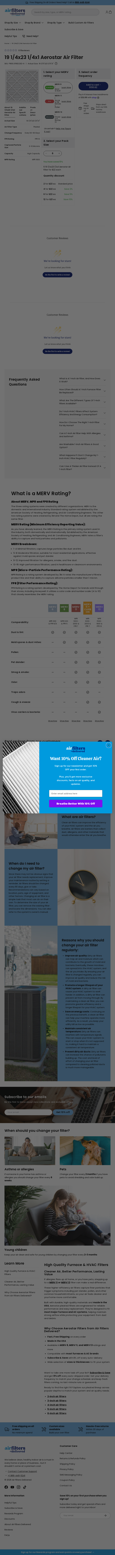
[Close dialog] (108, 745)
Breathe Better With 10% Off (76, 803)
